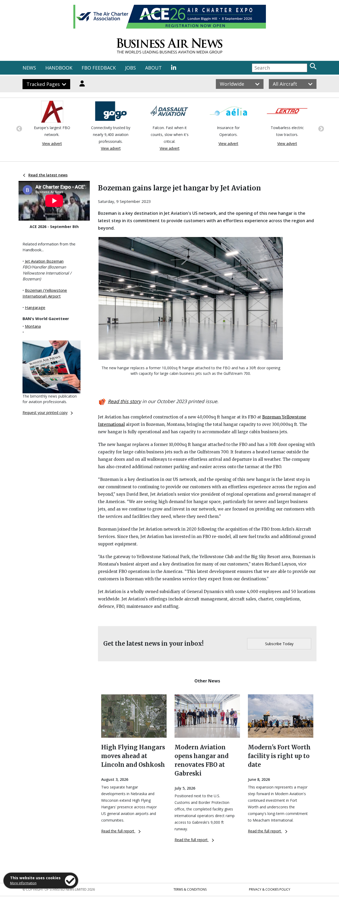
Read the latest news (48, 174)
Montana (33, 326)
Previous (18, 128)
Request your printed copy (45, 412)
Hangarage (35, 307)
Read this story (124, 401)
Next (320, 128)
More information (23, 883)
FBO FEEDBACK (99, 68)
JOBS (130, 68)
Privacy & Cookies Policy (269, 889)
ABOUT (153, 68)
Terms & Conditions (190, 889)
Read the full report (118, 830)
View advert (52, 143)
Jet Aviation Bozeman (44, 261)
